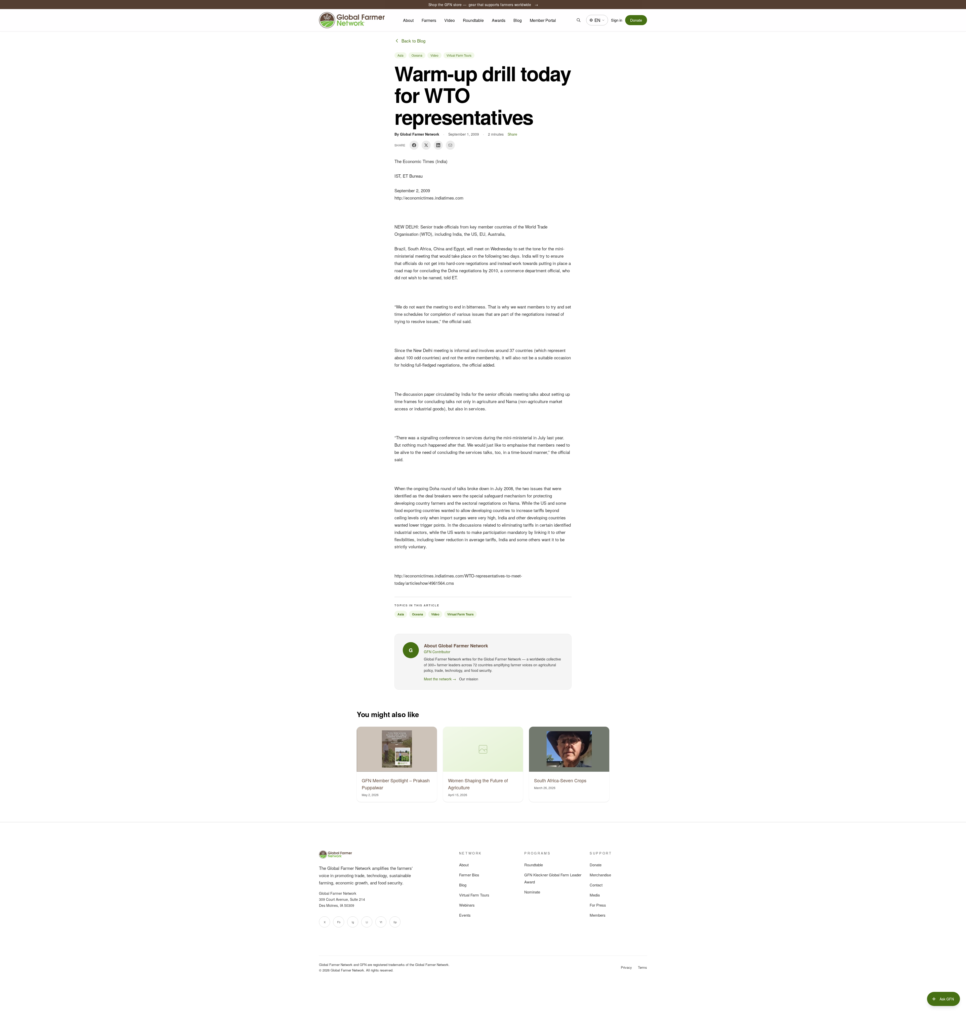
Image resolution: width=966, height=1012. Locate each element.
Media (595, 895)
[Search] (578, 20)
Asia (400, 55)
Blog (517, 20)
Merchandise (600, 874)
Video (449, 20)
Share (512, 134)
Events (465, 915)
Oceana (417, 55)
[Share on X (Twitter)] (426, 145)
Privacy (626, 967)
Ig (353, 922)
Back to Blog (413, 40)
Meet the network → (440, 678)
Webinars (467, 905)
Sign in (616, 20)
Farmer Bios (469, 874)
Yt (381, 922)
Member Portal (543, 20)
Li (367, 922)
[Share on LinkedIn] (438, 145)
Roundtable (473, 20)
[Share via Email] (450, 145)
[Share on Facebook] (414, 145)
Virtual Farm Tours (459, 55)
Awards (498, 20)
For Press (598, 905)
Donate (636, 20)
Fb (338, 922)
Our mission (468, 678)
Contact (596, 884)
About (408, 20)
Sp (395, 922)
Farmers (429, 20)
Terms (642, 967)
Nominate (532, 891)
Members (598, 915)
